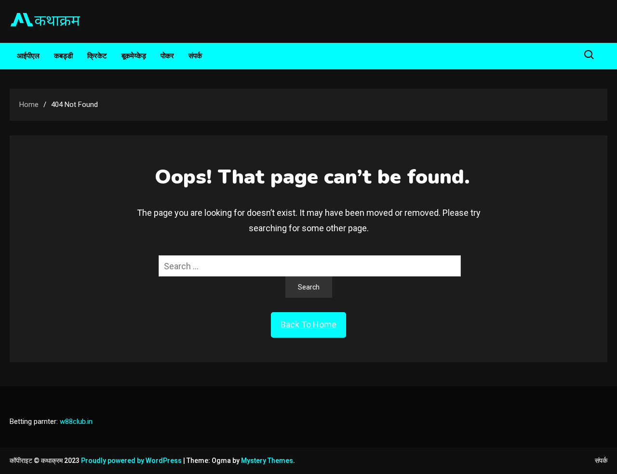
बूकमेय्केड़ (133, 56)
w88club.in (76, 421)
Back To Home (308, 324)
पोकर (167, 56)
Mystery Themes (267, 460)
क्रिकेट (97, 56)
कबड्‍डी (63, 56)
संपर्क (195, 56)
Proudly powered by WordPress (132, 460)
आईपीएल (28, 56)
